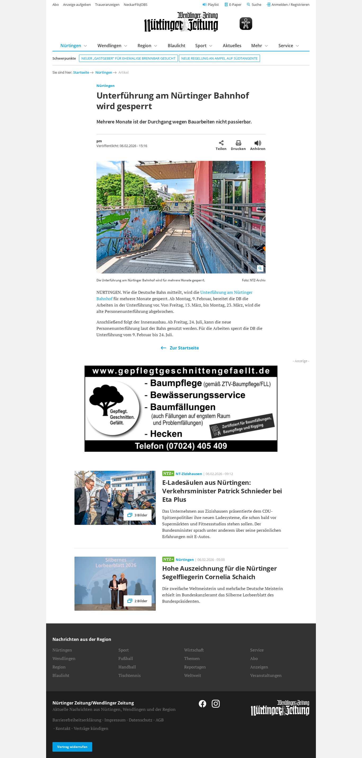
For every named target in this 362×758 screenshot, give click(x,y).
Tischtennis (129, 675)
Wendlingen (109, 45)
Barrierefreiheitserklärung (76, 720)
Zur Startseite (184, 348)
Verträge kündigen (91, 728)
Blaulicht (176, 45)
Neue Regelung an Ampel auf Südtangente (219, 58)
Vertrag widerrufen (72, 746)
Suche (256, 4)
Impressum (115, 720)
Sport (200, 45)
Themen (192, 658)
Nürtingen (70, 45)
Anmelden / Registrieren (291, 4)
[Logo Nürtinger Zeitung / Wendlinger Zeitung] (181, 22)
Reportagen (195, 667)
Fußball (125, 658)
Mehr (256, 45)
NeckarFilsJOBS (135, 4)
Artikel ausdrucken (238, 143)
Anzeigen (259, 667)
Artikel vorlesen (258, 143)
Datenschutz (140, 720)
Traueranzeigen (107, 4)
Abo (55, 4)
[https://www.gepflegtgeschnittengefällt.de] (181, 408)
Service (286, 45)
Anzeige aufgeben (77, 4)
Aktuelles (232, 45)
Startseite (81, 72)
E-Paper (235, 4)
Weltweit (192, 675)
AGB (160, 720)
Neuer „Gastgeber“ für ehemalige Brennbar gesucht (128, 58)
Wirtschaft (194, 650)
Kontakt (63, 728)
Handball (127, 667)
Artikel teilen (221, 143)
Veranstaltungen (266, 675)
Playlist (213, 4)
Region (144, 45)
